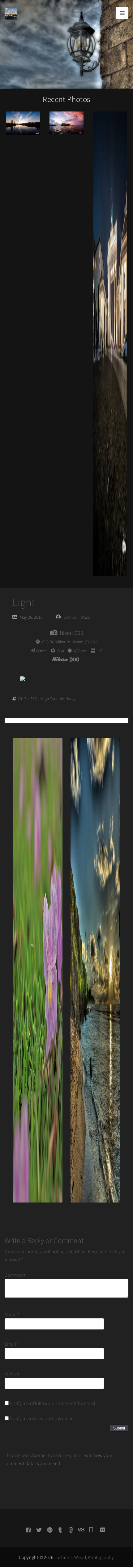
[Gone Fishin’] (23, 122)
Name (12, 1314)
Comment (15, 1275)
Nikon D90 (71, 632)
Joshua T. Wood (77, 617)
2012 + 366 (27, 698)
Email (12, 1344)
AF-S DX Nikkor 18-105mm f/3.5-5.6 (69, 641)
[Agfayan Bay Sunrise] (66, 122)
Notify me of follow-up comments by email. (53, 1403)
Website (13, 1373)
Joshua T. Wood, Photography (84, 1557)
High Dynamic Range (59, 698)
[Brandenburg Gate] (110, 343)
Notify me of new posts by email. (42, 1418)
